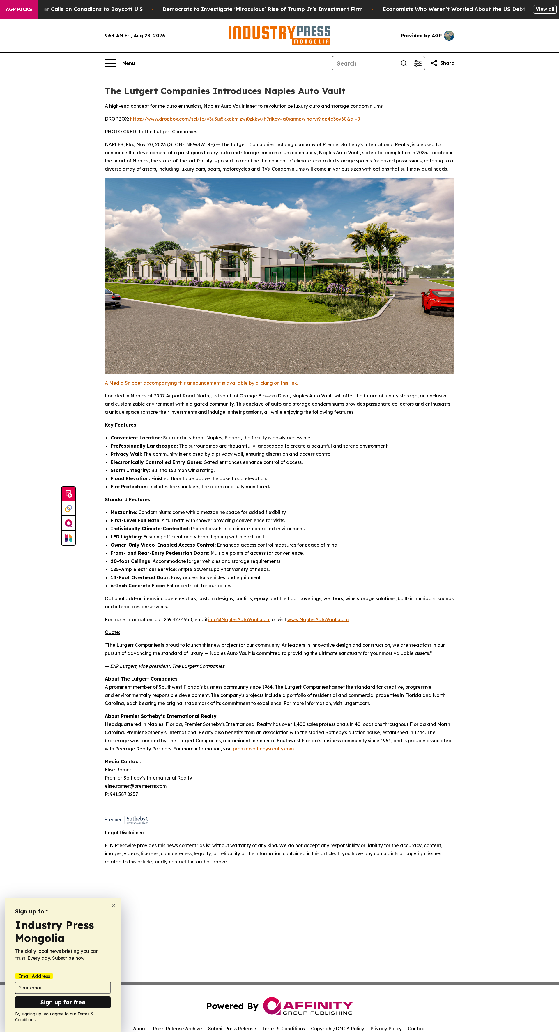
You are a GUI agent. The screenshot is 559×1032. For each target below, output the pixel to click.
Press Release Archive (177, 1028)
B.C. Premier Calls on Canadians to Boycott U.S (80, 9)
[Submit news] (68, 494)
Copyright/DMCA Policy (337, 1028)
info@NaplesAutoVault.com (239, 619)
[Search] (404, 63)
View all (545, 9)
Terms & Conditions (283, 1028)
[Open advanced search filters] (418, 63)
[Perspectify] (68, 508)
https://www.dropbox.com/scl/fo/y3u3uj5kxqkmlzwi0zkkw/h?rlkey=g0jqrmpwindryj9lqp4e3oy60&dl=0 (245, 119)
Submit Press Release (232, 1028)
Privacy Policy (386, 1028)
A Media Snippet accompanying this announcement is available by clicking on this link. (201, 383)
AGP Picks (19, 9)
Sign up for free (62, 1002)
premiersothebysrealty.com (263, 749)
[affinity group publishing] (68, 523)
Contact (417, 1028)
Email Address (34, 976)
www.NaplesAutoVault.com (318, 619)
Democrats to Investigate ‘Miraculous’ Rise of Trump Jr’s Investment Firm (262, 9)
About (140, 1028)
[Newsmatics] (68, 538)
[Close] (113, 905)
